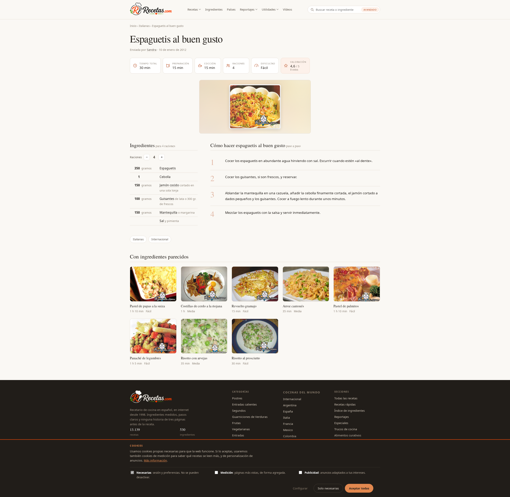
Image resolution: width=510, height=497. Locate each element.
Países (231, 9)
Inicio (133, 26)
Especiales (341, 423)
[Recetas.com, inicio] (151, 10)
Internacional (159, 239)
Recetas (192, 9)
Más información (155, 460)
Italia (286, 417)
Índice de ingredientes (349, 411)
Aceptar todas (359, 488)
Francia (288, 424)
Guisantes (167, 198)
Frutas (236, 423)
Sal (162, 221)
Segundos (239, 411)
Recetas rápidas (345, 404)
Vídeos (287, 9)
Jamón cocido (169, 185)
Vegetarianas (241, 429)
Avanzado (370, 9)
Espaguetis (168, 168)
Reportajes (247, 9)
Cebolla (165, 177)
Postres (237, 398)
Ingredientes (214, 9)
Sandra (151, 50)
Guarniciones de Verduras (250, 417)
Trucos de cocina (345, 429)
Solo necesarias (328, 488)
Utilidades (269, 9)
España (288, 411)
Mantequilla (168, 212)
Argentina (289, 405)
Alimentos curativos (347, 435)
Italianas (144, 26)
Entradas (238, 435)
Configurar (300, 488)
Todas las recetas (345, 398)
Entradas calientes (244, 404)
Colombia (289, 436)
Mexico (288, 430)
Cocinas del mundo (301, 392)
